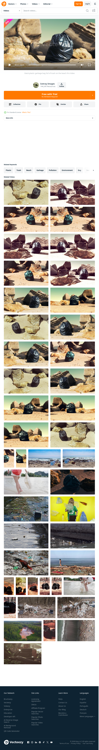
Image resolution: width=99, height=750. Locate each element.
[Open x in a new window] (48, 744)
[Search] (87, 10)
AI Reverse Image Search (11, 720)
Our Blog (61, 708)
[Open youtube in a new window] (51, 744)
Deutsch (81, 708)
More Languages (85, 715)
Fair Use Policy (88, 744)
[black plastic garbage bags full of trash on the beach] (72, 481)
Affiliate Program (38, 707)
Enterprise (8, 708)
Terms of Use (64, 744)
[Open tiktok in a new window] (44, 744)
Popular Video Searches (36, 722)
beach (28, 169)
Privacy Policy (76, 744)
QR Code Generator (8, 731)
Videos (35, 4)
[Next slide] (89, 169)
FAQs (59, 698)
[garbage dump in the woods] (22, 652)
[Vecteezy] (3, 3)
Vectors (11, 4)
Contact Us (61, 701)
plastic (8, 169)
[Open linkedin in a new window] (36, 744)
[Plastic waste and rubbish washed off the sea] (76, 629)
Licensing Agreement (35, 699)
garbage (40, 169)
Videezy (7, 705)
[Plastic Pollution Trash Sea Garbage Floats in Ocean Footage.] (26, 507)
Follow (61, 86)
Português (82, 705)
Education (8, 712)
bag (79, 169)
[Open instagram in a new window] (32, 744)
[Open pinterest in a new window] (40, 744)
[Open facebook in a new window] (28, 744)
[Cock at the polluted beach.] (26, 561)
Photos (23, 4)
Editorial (46, 4)
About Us (61, 705)
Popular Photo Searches (36, 717)
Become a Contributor (62, 713)
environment (67, 169)
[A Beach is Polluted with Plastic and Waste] (44, 457)
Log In (87, 4)
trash (19, 169)
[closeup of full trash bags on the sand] (9, 585)
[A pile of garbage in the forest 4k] (36, 606)
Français (81, 712)
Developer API (9, 715)
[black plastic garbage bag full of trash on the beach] (26, 191)
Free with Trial (49, 95)
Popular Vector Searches (37, 711)
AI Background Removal (10, 725)
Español (81, 701)
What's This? (26, 112)
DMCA (33, 703)
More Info (9, 117)
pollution (53, 169)
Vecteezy (7, 701)
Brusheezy (8, 698)
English (81, 698)
